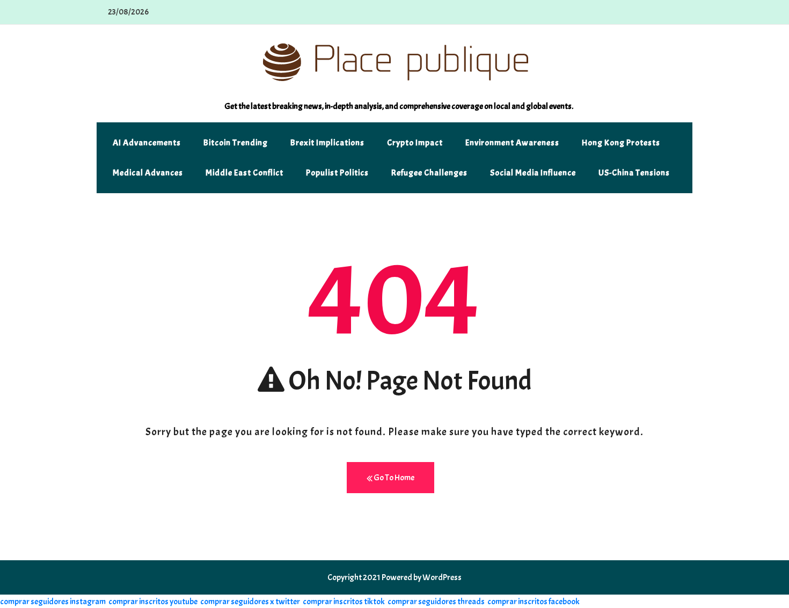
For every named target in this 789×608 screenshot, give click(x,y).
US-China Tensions (634, 172)
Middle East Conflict (244, 172)
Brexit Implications (327, 142)
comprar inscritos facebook (533, 601)
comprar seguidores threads (436, 601)
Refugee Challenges (429, 172)
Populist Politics (337, 172)
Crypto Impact (415, 142)
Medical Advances (148, 172)
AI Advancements (147, 142)
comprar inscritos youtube (153, 601)
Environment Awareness (512, 142)
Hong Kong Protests (621, 142)
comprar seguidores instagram (53, 601)
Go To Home (393, 477)
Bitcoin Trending (235, 142)
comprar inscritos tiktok (344, 601)
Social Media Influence (533, 172)
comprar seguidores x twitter (250, 601)
